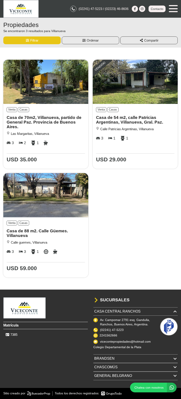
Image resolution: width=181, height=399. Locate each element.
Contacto (157, 9)
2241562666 (108, 335)
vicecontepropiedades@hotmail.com (125, 341)
